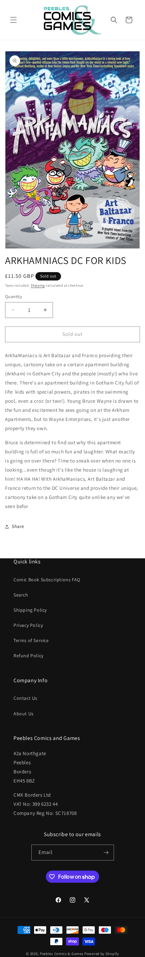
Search (20, 595)
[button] (13, 19)
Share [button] (18, 526)
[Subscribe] (106, 852)
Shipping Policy (30, 610)
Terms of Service (31, 640)
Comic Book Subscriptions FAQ (46, 580)
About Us (23, 714)
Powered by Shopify (101, 953)
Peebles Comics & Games (61, 953)
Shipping (38, 285)
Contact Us (25, 698)
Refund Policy (28, 656)
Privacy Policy (28, 625)
